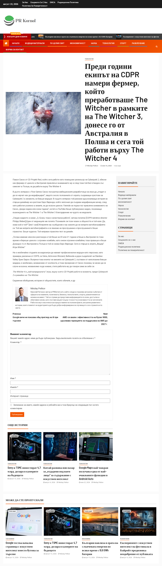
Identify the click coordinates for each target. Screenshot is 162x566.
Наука (94, 43)
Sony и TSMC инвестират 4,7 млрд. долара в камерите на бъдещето (24, 471)
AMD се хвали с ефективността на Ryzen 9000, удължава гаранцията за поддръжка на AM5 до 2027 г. (84, 319)
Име (13, 378)
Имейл (14, 387)
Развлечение (138, 43)
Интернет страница (19, 396)
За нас (25, 2)
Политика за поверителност (34, 6)
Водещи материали (35, 43)
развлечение (124, 539)
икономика (86, 539)
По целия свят (57, 43)
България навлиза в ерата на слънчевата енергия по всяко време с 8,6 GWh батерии (63, 37)
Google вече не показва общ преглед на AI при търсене (35, 317)
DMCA (52, 2)
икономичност (77, 43)
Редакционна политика (68, 2)
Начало (15, 43)
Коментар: (15, 342)
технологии (89, 59)
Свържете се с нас (38, 2)
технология (108, 43)
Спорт (123, 43)
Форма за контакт (15, 50)
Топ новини (10, 539)
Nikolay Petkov (92, 166)
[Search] (156, 46)
